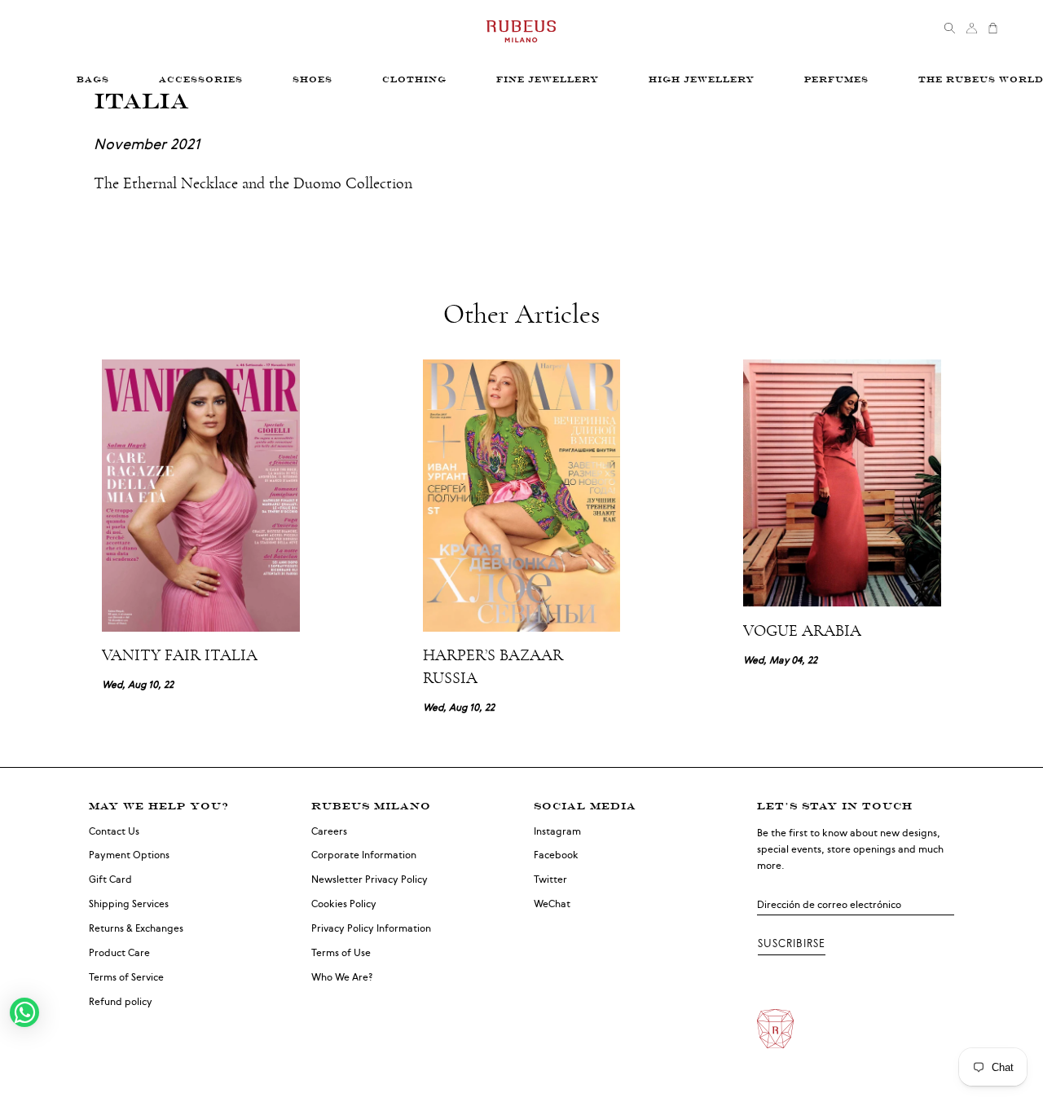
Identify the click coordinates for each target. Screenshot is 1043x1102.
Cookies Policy (343, 903)
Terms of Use (341, 952)
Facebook (556, 855)
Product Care (119, 952)
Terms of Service (126, 977)
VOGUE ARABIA (802, 631)
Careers (329, 831)
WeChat (552, 903)
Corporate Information (363, 855)
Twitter (550, 879)
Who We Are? (342, 977)
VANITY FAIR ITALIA (179, 655)
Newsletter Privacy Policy (369, 879)
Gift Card (110, 879)
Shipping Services (129, 903)
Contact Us (114, 831)
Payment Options (129, 855)
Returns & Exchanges (136, 928)
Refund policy (120, 1001)
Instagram (557, 831)
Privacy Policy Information (371, 928)
